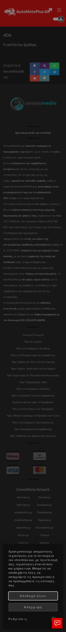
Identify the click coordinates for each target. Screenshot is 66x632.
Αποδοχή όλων (33, 596)
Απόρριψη (33, 607)
